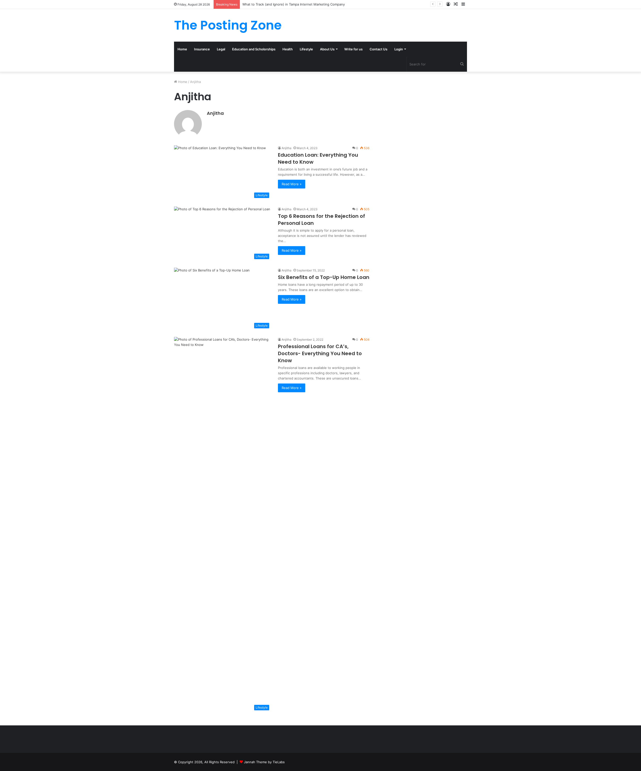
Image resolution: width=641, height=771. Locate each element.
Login (398, 49)
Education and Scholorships (253, 49)
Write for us (353, 49)
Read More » (291, 184)
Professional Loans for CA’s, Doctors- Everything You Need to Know (320, 353)
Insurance (202, 49)
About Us (327, 49)
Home (182, 49)
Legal (221, 49)
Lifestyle (306, 49)
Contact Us (378, 49)
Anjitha (215, 113)
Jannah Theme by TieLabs (264, 762)
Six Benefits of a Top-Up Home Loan (323, 277)
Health (287, 49)
